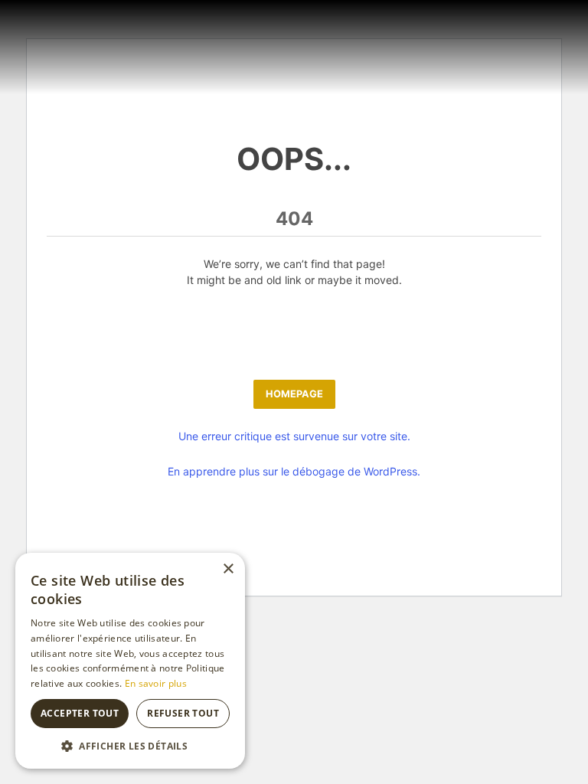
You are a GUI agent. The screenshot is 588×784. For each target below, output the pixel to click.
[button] (130, 745)
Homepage (294, 394)
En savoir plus (156, 683)
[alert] (130, 661)
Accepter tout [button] (80, 713)
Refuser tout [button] (183, 713)
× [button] (228, 569)
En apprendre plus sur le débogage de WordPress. (294, 471)
